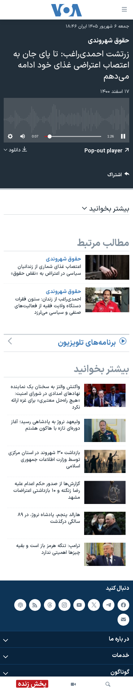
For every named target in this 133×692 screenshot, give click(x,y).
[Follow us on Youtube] (79, 605)
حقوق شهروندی (108, 41)
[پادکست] (20, 605)
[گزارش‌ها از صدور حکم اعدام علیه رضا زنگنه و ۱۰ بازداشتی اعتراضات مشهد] (105, 492)
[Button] (118, 176)
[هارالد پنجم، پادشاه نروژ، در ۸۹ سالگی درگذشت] (105, 523)
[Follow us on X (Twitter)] (94, 605)
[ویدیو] (73, 684)
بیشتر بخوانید (108, 209)
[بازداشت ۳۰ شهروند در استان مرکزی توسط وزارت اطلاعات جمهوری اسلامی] (105, 461)
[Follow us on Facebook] (123, 605)
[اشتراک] (123, 619)
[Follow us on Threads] (50, 605)
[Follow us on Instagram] (64, 605)
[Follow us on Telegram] (108, 605)
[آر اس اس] (35, 605)
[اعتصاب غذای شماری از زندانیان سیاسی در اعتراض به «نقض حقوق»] (107, 267)
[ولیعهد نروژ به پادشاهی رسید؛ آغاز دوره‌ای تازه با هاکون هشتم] (105, 430)
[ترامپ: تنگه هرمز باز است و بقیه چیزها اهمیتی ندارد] (105, 554)
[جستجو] (108, 684)
